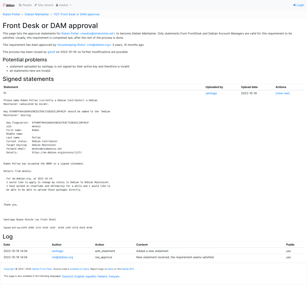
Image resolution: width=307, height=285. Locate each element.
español (91, 276)
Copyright (9, 269)
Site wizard (45, 5)
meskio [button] (63, 5)
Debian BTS (128, 269)
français (114, 276)
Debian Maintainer (37, 14)
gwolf (51, 52)
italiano (102, 276)
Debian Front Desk (42, 269)
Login (300, 5)
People (26, 5)
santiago (211, 93)
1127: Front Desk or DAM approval (76, 14)
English (79, 276)
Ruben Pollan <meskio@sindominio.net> (88, 33)
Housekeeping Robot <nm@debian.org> (84, 44)
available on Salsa (79, 269)
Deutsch (67, 276)
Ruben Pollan (11, 14)
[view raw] (283, 93)
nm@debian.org (62, 257)
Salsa (111, 269)
